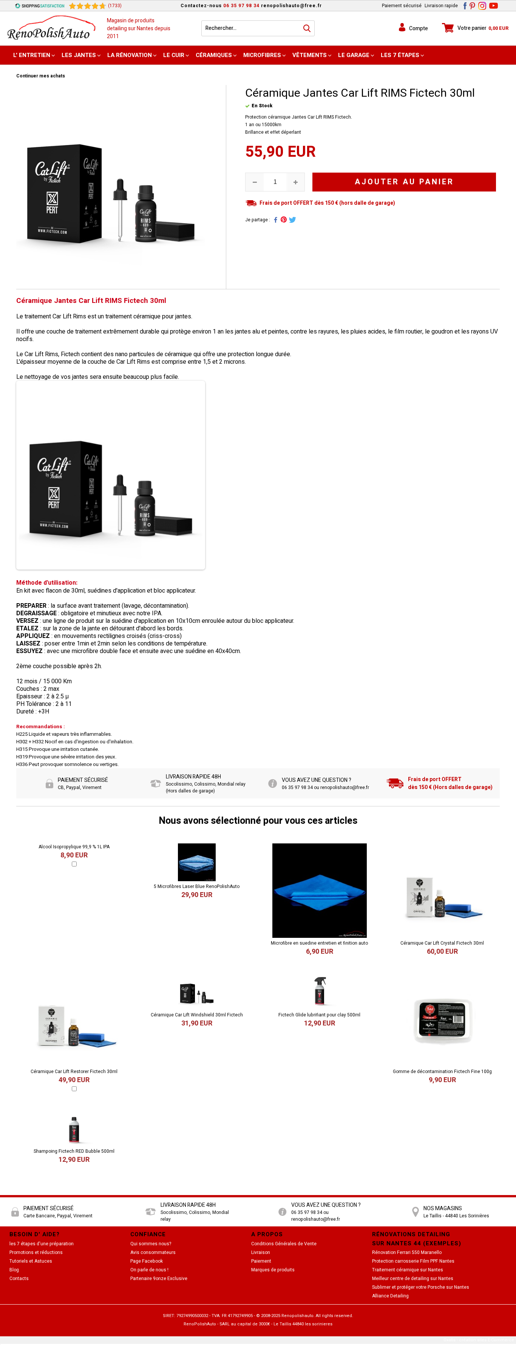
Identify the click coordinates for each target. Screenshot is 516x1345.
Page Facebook (146, 1261)
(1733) (115, 5)
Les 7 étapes (400, 55)
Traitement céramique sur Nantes (407, 1269)
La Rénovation (129, 55)
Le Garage (353, 55)
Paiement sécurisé (402, 5)
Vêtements (309, 55)
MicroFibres (262, 55)
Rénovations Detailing (411, 1234)
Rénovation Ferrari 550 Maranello (407, 1252)
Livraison (260, 1252)
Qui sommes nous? (150, 1243)
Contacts (19, 1278)
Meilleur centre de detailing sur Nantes (412, 1278)
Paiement (261, 1261)
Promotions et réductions (36, 1252)
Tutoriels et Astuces (30, 1261)
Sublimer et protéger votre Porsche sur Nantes (420, 1287)
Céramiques (214, 55)
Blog (14, 1269)
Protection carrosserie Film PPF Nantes (413, 1261)
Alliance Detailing (390, 1295)
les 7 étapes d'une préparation (41, 1243)
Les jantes (79, 55)
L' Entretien (31, 55)
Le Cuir (173, 55)
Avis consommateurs (153, 1252)
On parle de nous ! (149, 1269)
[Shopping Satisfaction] (39, 5)
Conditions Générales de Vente (284, 1243)
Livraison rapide (441, 5)
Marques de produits (273, 1269)
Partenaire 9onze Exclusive (158, 1278)
